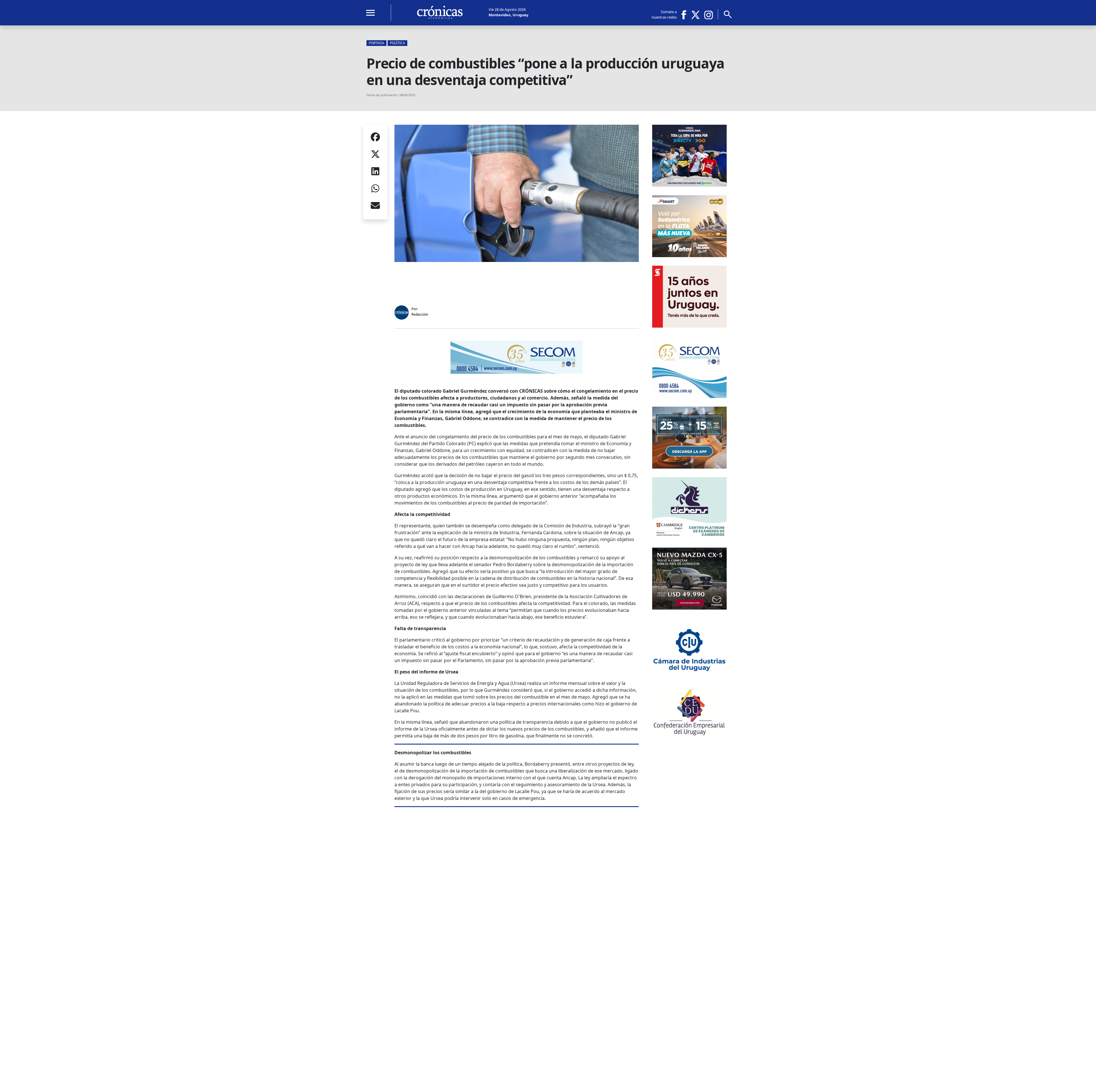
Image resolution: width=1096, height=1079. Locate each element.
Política (397, 43)
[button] (375, 137)
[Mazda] (689, 608)
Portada (376, 43)
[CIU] (689, 678)
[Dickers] (689, 537)
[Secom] (516, 373)
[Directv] (689, 185)
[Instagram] (708, 14)
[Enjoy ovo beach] (689, 467)
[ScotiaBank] (689, 326)
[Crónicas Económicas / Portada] (440, 12)
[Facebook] (685, 14)
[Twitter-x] (695, 14)
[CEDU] (689, 734)
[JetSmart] (689, 255)
